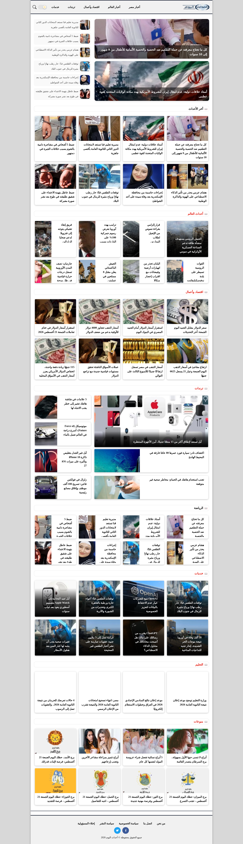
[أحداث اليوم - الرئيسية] (196, 7)
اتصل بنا (147, 823)
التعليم (199, 664)
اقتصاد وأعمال (91, 7)
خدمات (55, 7)
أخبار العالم (114, 7)
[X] (117, 830)
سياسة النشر (107, 823)
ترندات (71, 7)
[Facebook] (125, 830)
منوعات (198, 721)
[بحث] (35, 7)
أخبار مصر (134, 7)
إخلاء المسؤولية (86, 823)
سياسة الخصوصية (128, 823)
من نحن (161, 823)
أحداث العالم (195, 213)
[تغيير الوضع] (42, 7)
